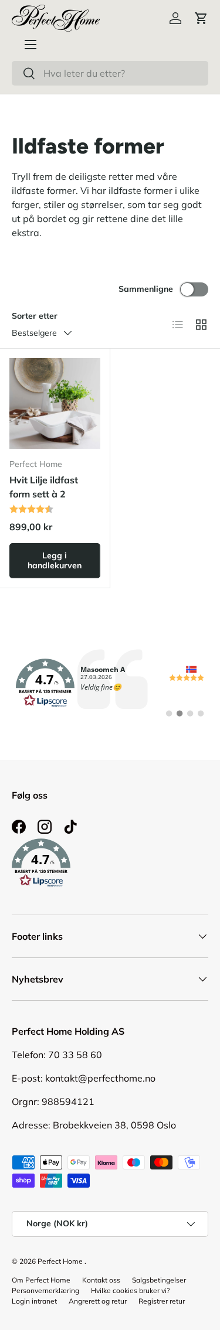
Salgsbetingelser (159, 1280)
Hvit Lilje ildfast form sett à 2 (43, 487)
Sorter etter (34, 316)
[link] (110, 683)
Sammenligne (146, 289)
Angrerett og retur (98, 1301)
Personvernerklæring (45, 1290)
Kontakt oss (101, 1280)
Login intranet (34, 1301)
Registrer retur (161, 1301)
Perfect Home (60, 1261)
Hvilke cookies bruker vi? (130, 1290)
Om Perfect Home (41, 1280)
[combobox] (110, 73)
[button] (201, 18)
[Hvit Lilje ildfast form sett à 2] (54, 403)
